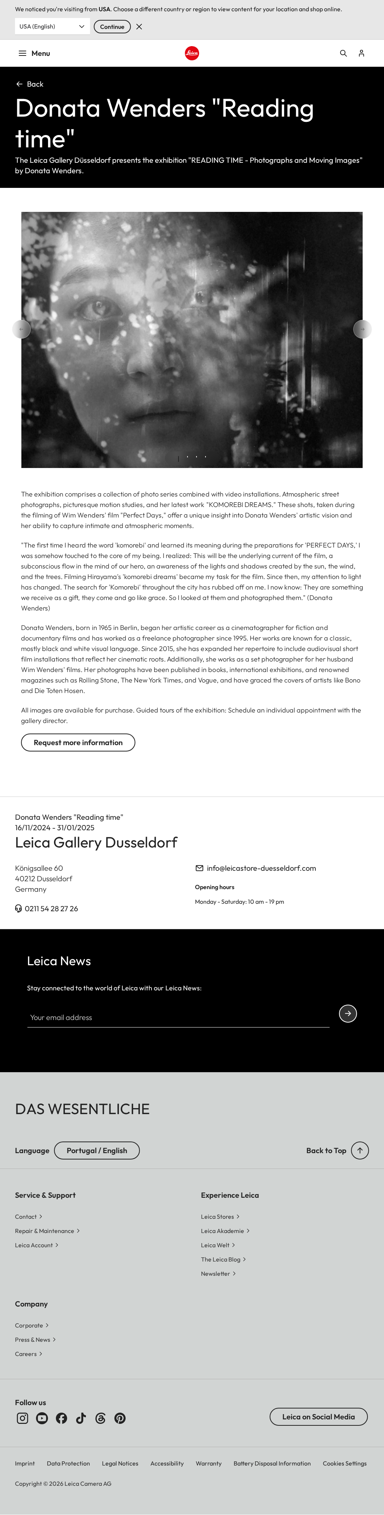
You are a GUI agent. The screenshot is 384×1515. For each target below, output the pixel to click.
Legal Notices (120, 1463)
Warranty (209, 1463)
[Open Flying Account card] (361, 53)
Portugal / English (97, 1150)
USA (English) (37, 26)
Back (35, 83)
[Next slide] (372, 329)
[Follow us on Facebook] (61, 1418)
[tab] (178, 459)
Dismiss (139, 26)
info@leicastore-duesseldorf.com (261, 868)
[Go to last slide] (12, 329)
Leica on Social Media (318, 1416)
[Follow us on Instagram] (22, 1418)
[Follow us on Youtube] (42, 1418)
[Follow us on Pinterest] (120, 1418)
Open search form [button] (343, 53)
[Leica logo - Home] (192, 53)
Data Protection (68, 1463)
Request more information (78, 742)
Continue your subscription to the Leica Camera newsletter (348, 1014)
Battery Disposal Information (272, 1463)
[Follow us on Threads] (100, 1418)
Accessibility (167, 1463)
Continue (112, 26)
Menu (41, 53)
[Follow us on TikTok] (81, 1418)
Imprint (25, 1463)
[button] (360, 1151)
